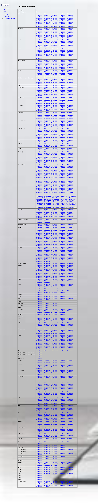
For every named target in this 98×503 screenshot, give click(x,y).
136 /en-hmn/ (39, 204)
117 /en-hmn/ (47, 199)
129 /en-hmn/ (64, 202)
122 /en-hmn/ (47, 200)
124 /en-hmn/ (64, 200)
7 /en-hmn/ (47, 15)
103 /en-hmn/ (56, 195)
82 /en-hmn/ (47, 188)
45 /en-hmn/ (70, 25)
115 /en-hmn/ (72, 197)
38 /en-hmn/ (54, 23)
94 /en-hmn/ (62, 191)
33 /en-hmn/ (54, 22)
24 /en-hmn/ (62, 19)
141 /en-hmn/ (39, 206)
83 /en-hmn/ (54, 188)
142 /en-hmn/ (47, 206)
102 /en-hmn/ (47, 195)
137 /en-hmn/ (47, 204)
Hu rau (5, 10)
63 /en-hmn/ (54, 182)
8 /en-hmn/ (54, 15)
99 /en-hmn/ (62, 192)
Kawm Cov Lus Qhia (9, 18)
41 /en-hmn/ (39, 25)
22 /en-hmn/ (47, 19)
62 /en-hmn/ (47, 182)
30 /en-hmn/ (70, 20)
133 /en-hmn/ (56, 203)
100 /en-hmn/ (70, 192)
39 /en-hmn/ (62, 23)
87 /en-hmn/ (47, 189)
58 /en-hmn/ (54, 181)
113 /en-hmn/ (55, 197)
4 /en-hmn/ (62, 14)
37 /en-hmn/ (47, 23)
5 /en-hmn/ (70, 14)
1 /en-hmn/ (39, 14)
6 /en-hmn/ (39, 15)
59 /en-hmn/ (62, 181)
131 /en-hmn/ (39, 203)
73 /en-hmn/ (54, 185)
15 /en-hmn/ (70, 16)
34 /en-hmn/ (62, 22)
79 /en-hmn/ (62, 186)
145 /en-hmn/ (72, 206)
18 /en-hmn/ (54, 18)
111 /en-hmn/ (39, 197)
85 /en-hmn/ (70, 188)
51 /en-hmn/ (39, 180)
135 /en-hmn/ (72, 203)
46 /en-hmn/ (39, 26)
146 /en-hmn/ (39, 207)
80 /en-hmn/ (70, 186)
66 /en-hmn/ (39, 184)
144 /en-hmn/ (64, 206)
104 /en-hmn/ (64, 195)
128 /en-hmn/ (56, 202)
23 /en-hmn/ (54, 19)
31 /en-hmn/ (39, 22)
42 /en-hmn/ (47, 25)
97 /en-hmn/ (47, 192)
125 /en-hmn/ (72, 200)
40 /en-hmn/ (70, 23)
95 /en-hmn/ (70, 191)
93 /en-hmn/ (54, 191)
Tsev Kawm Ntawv (9, 8)
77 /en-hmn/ (47, 186)
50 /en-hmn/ (70, 26)
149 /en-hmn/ (64, 207)
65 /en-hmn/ (70, 182)
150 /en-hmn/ (72, 207)
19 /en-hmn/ (62, 18)
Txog (5, 11)
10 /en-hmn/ (70, 15)
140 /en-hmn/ (72, 204)
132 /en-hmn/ (47, 203)
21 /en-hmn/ (39, 19)
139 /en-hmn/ (64, 204)
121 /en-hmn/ (39, 200)
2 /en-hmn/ (47, 14)
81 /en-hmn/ (39, 188)
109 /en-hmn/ (64, 196)
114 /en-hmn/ (63, 197)
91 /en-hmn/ (39, 191)
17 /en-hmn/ (47, 18)
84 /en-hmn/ (62, 188)
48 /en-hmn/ (54, 26)
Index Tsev (6, 15)
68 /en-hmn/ (54, 184)
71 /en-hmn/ (39, 185)
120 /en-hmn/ (72, 199)
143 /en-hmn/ (56, 206)
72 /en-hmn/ (47, 185)
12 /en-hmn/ (47, 16)
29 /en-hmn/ (62, 20)
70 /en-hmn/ (70, 184)
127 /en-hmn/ (47, 202)
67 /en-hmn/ (47, 184)
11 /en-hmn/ (39, 16)
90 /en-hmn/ (70, 189)
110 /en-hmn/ (72, 196)
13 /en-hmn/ (54, 16)
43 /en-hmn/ (54, 25)
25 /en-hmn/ (70, 19)
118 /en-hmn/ (55, 199)
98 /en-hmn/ (54, 192)
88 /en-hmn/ (54, 189)
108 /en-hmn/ (56, 196)
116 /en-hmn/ (39, 199)
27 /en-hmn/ (47, 20)
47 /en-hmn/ (47, 26)
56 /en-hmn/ (39, 181)
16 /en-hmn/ (39, 18)
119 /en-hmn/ (64, 199)
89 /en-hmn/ (62, 189)
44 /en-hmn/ (62, 25)
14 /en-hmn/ (62, 16)
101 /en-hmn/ (39, 195)
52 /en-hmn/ (47, 180)
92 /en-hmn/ (47, 191)
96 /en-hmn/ (39, 192)
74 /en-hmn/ (62, 185)
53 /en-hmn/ (54, 180)
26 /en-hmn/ (39, 20)
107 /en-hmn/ (47, 196)
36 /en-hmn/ (39, 23)
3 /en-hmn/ (54, 14)
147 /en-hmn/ (47, 207)
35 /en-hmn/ (70, 22)
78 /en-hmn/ (54, 186)
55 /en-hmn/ (70, 180)
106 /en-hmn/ (39, 196)
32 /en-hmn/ (47, 22)
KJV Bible (6, 16)
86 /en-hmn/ (39, 189)
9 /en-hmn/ (62, 15)
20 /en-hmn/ (70, 18)
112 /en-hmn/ (47, 197)
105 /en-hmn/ (72, 195)
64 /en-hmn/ (62, 182)
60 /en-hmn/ (70, 181)
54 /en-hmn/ (62, 180)
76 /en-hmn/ (39, 186)
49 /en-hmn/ (62, 26)
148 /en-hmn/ (56, 207)
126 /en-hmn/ (39, 202)
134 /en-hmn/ (64, 203)
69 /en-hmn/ (62, 184)
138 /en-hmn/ (56, 204)
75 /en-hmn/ (70, 185)
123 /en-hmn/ (56, 200)
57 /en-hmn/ (47, 181)
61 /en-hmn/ (39, 182)
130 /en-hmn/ (72, 202)
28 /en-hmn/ (54, 20)
